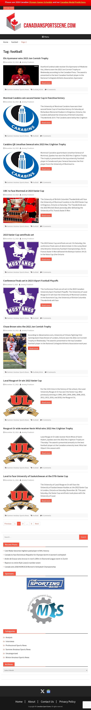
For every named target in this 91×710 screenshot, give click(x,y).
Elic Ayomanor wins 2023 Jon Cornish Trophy (25, 58)
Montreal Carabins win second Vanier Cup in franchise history (34, 97)
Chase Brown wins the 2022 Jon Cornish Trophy (27, 326)
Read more (46, 83)
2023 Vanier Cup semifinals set (18, 234)
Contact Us (47, 701)
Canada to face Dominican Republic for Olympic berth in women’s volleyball (35, 555)
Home (19, 701)
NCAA (41, 89)
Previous (8, 523)
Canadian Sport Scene (44, 707)
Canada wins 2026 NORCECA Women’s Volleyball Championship (30, 567)
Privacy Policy (67, 701)
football (35, 89)
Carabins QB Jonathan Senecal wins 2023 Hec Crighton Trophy (34, 144)
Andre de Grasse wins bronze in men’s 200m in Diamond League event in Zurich (36, 559)
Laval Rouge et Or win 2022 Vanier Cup (22, 380)
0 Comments (51, 89)
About (31, 701)
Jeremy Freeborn (28, 62)
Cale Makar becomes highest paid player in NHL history (27, 551)
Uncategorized (12, 653)
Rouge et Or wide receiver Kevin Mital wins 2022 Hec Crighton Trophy (38, 428)
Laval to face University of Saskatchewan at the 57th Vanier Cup (35, 476)
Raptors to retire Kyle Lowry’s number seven (23, 563)
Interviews (10, 641)
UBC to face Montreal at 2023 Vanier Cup (23, 190)
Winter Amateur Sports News (17, 657)
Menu (46, 36)
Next (37, 523)
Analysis (9, 637)
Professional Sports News (16, 645)
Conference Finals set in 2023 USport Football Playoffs (30, 280)
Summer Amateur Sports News (18, 89)
